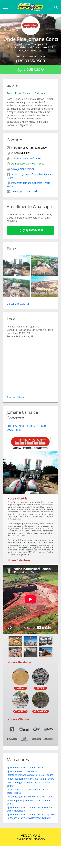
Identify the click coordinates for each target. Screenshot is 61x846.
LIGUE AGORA (34, 69)
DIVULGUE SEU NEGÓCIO (30, 837)
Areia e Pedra (14, 93)
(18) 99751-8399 (33, 230)
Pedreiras (39, 93)
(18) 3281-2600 (36, 426)
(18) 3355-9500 (16, 426)
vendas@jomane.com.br (25, 191)
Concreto (28, 93)
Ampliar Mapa (16, 397)
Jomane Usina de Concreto (27, 158)
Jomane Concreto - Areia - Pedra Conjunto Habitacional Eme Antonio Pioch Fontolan (30, 816)
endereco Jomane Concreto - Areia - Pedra (31, 778)
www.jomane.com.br (22, 169)
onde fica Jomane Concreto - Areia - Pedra (31, 796)
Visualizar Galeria (18, 304)
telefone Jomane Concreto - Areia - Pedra (30, 775)
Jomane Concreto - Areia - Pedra (25, 767)
